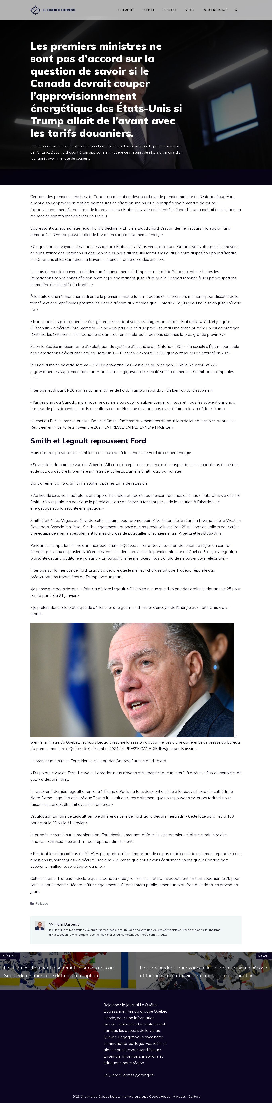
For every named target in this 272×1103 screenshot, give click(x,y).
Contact (194, 1096)
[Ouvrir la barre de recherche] (236, 10)
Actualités (126, 10)
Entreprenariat (215, 10)
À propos (179, 1096)
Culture (149, 10)
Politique (170, 10)
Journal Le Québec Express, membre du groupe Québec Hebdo (127, 1096)
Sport (190, 10)
